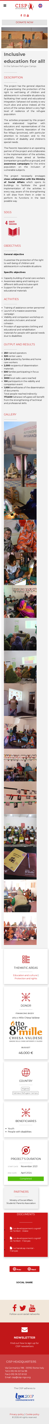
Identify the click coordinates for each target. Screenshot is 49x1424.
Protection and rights (26, 978)
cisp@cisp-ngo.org (21, 1377)
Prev (18, 1269)
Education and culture (25, 975)
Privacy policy (17, 1414)
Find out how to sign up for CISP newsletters (24, 1345)
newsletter (24, 1337)
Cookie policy (32, 1414)
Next (33, 1269)
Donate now (24, 22)
